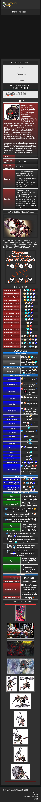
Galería (21, 80)
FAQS (36, 799)
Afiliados (35, 794)
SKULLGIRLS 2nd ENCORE (15, 94)
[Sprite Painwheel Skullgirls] (26, 692)
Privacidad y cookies (31, 797)
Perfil (21, 68)
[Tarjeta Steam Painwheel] (20, 656)
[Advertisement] (20, 37)
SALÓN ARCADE (18, 92)
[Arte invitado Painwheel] (20, 674)
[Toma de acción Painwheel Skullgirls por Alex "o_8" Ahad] (20, 621)
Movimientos (21, 74)
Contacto (34, 792)
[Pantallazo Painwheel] (20, 639)
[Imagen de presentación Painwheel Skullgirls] (12, 692)
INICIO (7, 92)
